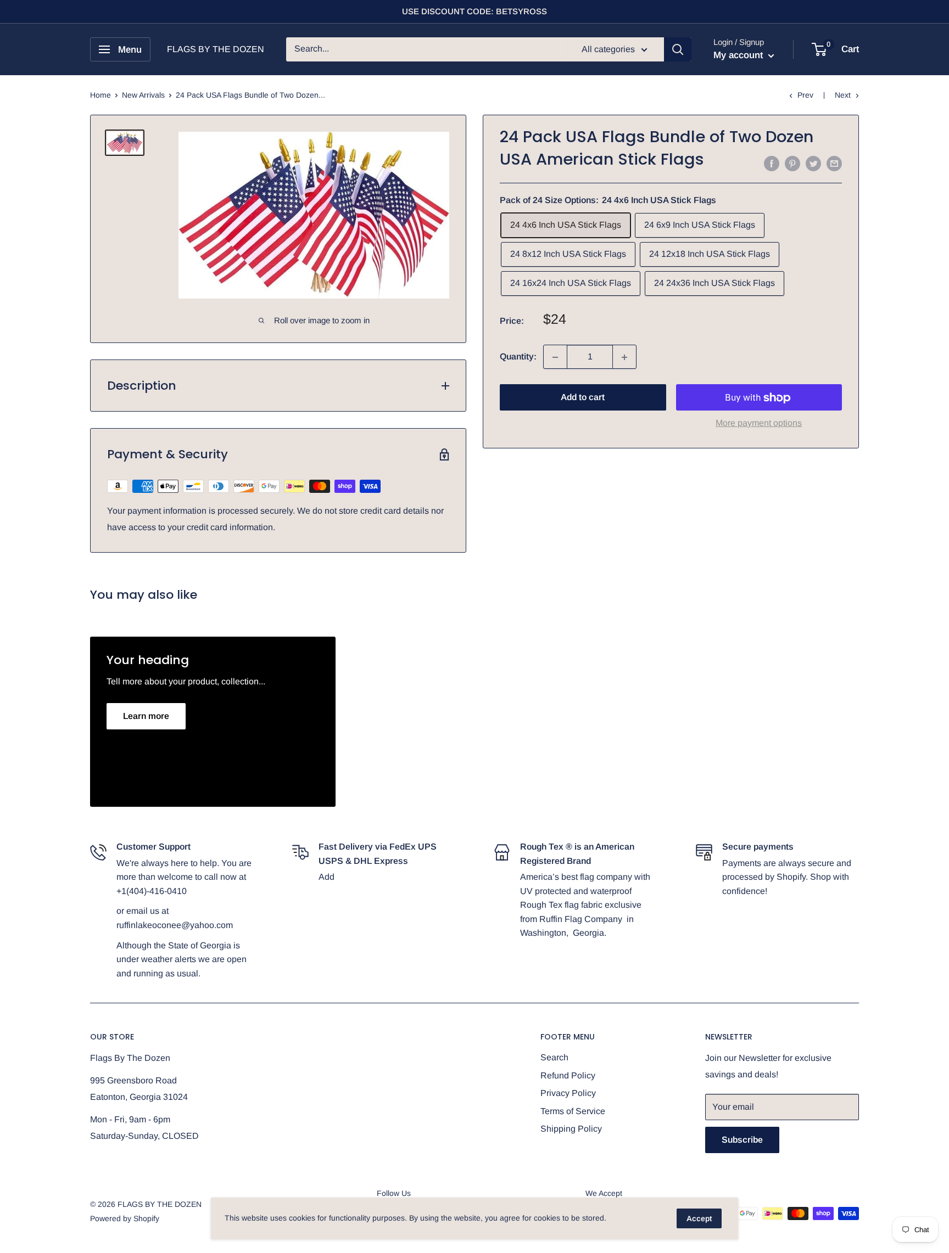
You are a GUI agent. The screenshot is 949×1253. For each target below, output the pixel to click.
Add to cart (583, 397)
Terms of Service (572, 1111)
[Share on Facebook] (771, 163)
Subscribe (742, 1139)
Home (100, 95)
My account (739, 55)
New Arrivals (143, 95)
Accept (699, 1218)
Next (843, 95)
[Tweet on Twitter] (813, 163)
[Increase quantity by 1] (624, 357)
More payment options (759, 423)
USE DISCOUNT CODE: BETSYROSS (474, 11)
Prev (805, 95)
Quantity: (518, 357)
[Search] (677, 49)
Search (554, 1057)
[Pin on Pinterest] (792, 163)
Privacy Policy (568, 1093)
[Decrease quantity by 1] (555, 357)
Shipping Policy (571, 1128)
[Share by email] (834, 163)
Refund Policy (567, 1075)
